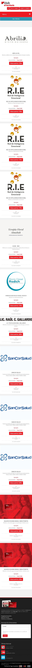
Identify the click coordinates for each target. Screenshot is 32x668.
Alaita (7, 651)
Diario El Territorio (10, 646)
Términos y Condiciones (6, 619)
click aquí (15, 611)
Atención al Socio (5, 617)
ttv (6, 656)
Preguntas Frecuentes (6, 616)
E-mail (4, 626)
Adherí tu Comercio (25, 8)
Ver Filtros (16, 19)
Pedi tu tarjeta (14, 8)
